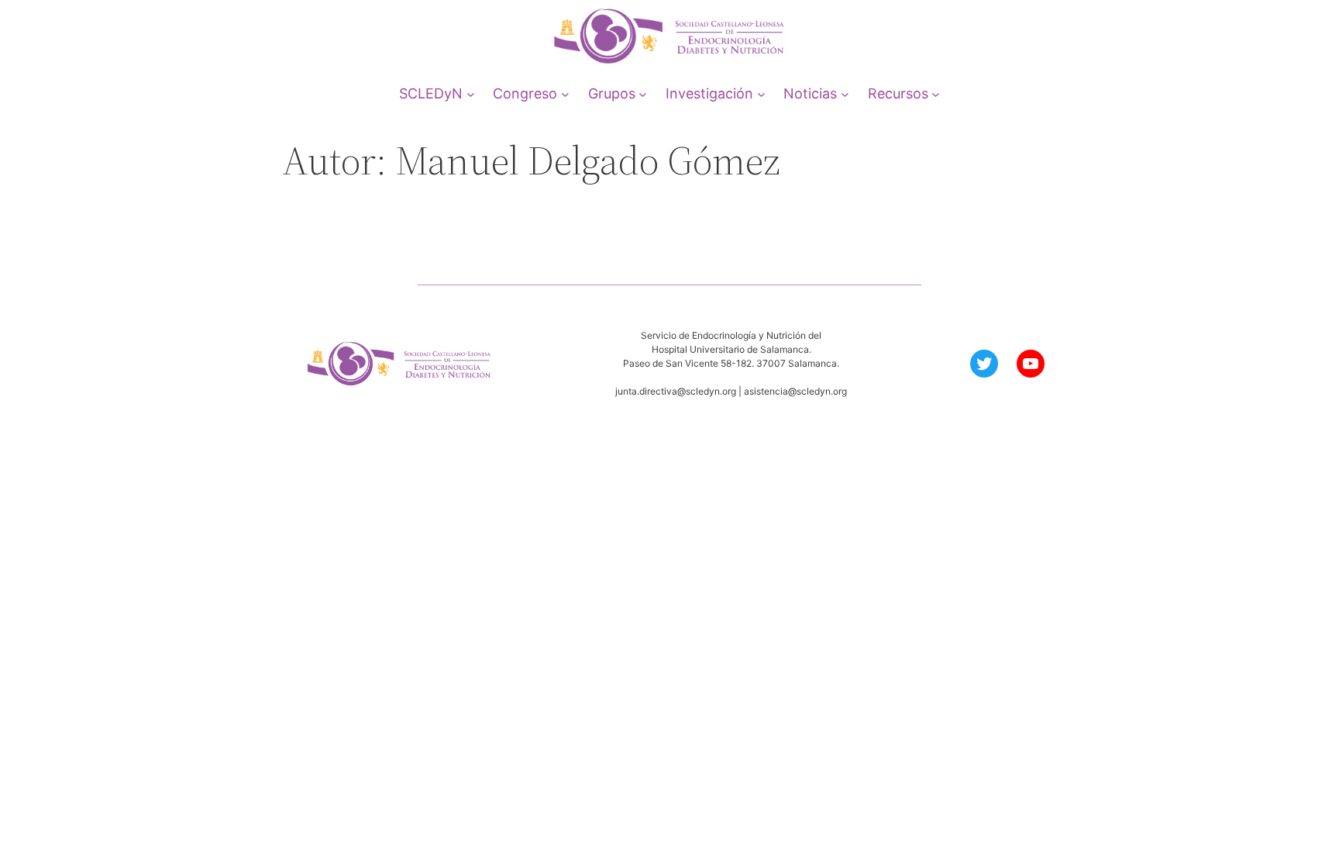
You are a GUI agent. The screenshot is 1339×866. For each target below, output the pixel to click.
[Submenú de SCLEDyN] (470, 93)
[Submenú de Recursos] (935, 93)
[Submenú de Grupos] (643, 93)
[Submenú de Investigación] (761, 93)
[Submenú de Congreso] (565, 93)
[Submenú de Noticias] (845, 93)
